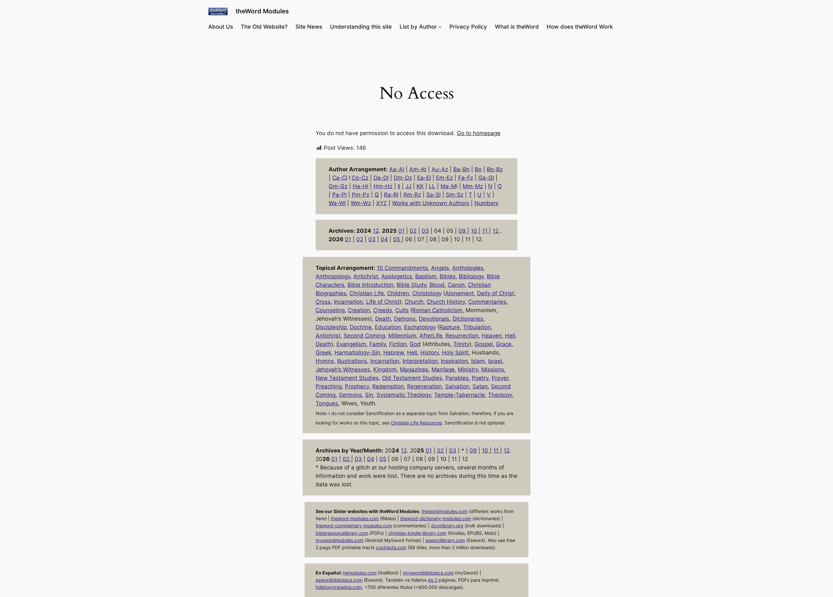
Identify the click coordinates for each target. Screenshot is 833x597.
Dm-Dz (403, 177)
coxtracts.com (391, 547)
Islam (478, 361)
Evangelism (351, 344)
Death (383, 318)
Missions (492, 369)
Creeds (382, 310)
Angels (440, 268)
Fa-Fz (465, 177)
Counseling (330, 310)
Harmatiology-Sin (357, 352)
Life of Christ (383, 301)
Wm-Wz (361, 203)
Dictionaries (468, 318)
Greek (323, 352)
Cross (323, 301)
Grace (504, 344)
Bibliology (471, 276)
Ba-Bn (461, 169)
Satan (480, 386)
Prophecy (357, 386)
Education (388, 327)
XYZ (381, 203)
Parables (457, 378)
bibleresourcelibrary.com (342, 533)
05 (397, 239)
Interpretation (420, 361)
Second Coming (364, 335)
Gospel (483, 344)
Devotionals (434, 318)
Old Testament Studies (412, 378)
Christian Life (366, 293)
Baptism (425, 276)
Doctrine (361, 327)
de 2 (432, 580)
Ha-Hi (360, 186)
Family (377, 344)
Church (414, 301)
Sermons (350, 395)
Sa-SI (433, 194)
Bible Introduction (370, 285)
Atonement (459, 293)
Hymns (325, 361)
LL (432, 186)
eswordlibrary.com (445, 540)
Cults (402, 310)
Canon (456, 285)
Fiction (397, 344)
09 (462, 231)
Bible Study (411, 285)
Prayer (500, 378)
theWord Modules (262, 11)
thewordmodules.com (445, 511)
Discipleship (331, 327)
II (399, 186)
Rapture (449, 327)
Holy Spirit (455, 352)
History (429, 352)
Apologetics (396, 276)
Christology (427, 293)
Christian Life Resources (416, 422)
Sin (369, 395)
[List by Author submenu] (440, 26)
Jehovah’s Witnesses (343, 369)
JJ (408, 186)
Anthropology (333, 276)
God (415, 344)
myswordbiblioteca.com (428, 573)
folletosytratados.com (339, 587)
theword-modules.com (355, 518)
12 (376, 231)
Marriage (443, 369)
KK (420, 186)
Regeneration (424, 386)
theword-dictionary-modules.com (435, 518)
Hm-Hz (383, 186)
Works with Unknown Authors (430, 203)
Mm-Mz (473, 186)
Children (398, 293)
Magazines (414, 369)
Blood (437, 285)
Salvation (457, 386)
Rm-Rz (412, 194)
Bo (478, 169)
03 (425, 231)
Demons (405, 318)
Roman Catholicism (437, 310)
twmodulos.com (359, 573)
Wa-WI (337, 203)
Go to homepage (478, 133)
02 (413, 231)
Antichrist (365, 276)
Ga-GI (486, 177)
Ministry (468, 369)
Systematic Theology (403, 395)
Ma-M (448, 186)
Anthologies (467, 268)
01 (401, 231)
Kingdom (385, 369)
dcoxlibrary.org (447, 525)
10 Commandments (402, 268)
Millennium (402, 335)
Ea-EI (424, 177)
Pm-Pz (360, 194)
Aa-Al (396, 169)
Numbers (486, 203)
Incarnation (348, 301)
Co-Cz (360, 177)
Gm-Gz (338, 186)
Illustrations (352, 361)
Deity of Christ (495, 293)
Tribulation (477, 327)
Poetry (480, 378)
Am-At (417, 169)
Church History (446, 301)
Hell (510, 335)
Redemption (388, 386)
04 (384, 239)
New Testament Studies (347, 378)
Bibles (448, 276)
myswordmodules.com (339, 540)
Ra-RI (391, 194)
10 (475, 231)
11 (485, 231)
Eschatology (420, 327)
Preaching (329, 386)
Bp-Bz (495, 169)
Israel (495, 361)
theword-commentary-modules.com (354, 525)
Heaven (492, 335)
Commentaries (487, 301)
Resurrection (461, 335)
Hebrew (393, 352)
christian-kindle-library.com (417, 533)
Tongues (327, 403)
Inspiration (454, 361)
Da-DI (381, 177)
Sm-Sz (454, 194)
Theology (500, 395)
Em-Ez (444, 177)
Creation (359, 310)
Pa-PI (339, 194)
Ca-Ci (339, 177)
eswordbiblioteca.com (339, 580)
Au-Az (439, 169)
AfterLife (430, 335)
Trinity (461, 344)
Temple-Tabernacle (459, 395)
